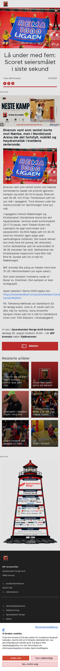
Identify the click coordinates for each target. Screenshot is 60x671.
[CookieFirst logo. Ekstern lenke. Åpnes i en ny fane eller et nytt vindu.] (3, 630)
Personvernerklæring (46, 626)
